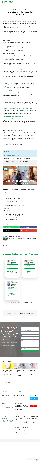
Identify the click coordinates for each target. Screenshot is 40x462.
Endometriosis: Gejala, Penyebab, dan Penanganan (32, 371)
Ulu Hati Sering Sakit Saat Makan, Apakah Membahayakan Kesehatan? (20, 372)
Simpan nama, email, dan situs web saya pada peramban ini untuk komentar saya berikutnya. (19, 395)
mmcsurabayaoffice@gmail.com (14, 217)
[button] (11, 227)
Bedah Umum (16, 9)
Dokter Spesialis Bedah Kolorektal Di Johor (14, 144)
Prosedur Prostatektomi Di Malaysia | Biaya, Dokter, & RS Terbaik (8, 371)
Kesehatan (24, 9)
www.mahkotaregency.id (13, 219)
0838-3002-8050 (17, 215)
